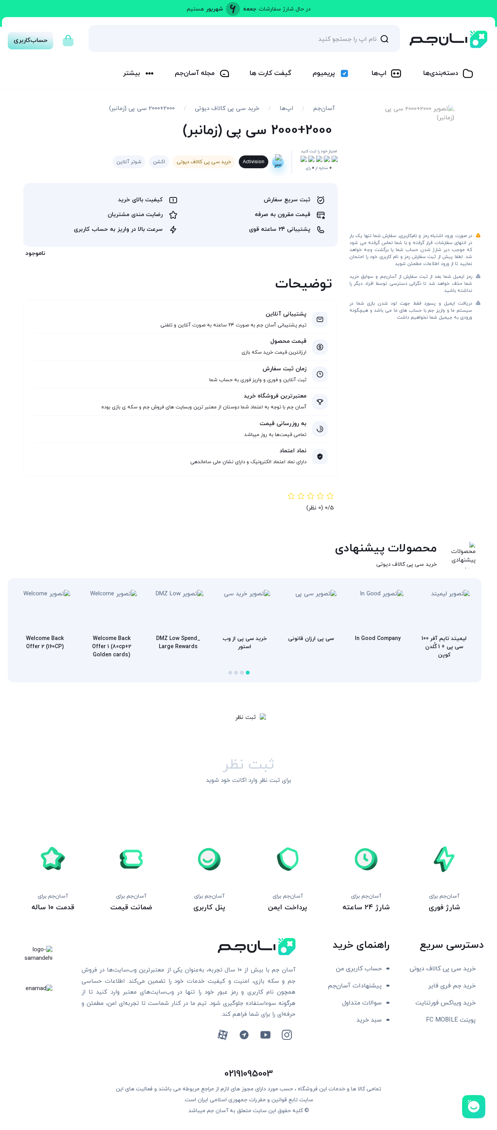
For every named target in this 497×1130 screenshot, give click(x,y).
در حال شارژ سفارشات (285, 9)
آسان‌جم (324, 109)
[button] (248, 673)
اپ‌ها (379, 73)
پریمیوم (324, 73)
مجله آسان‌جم (195, 73)
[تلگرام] (244, 1035)
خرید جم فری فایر (452, 986)
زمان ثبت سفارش (284, 369)
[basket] (68, 38)
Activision (253, 162)
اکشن (159, 162)
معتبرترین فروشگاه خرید (275, 396)
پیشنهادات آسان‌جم (355, 986)
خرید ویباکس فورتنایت (445, 1003)
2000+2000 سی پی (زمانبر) (142, 109)
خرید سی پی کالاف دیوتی (227, 109)
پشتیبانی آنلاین (286, 314)
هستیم (195, 9)
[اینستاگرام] (286, 1035)
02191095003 (248, 1074)
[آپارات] (222, 1035)
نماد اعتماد (293, 451)
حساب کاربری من (359, 968)
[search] (384, 38)
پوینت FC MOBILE (451, 1020)
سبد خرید (369, 1020)
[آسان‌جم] (448, 39)
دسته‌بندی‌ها (440, 73)
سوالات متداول (362, 1003)
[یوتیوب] (265, 1035)
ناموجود (35, 253)
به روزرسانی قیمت (283, 424)
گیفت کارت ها (270, 73)
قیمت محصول (288, 341)
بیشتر (131, 73)
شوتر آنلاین (128, 162)
